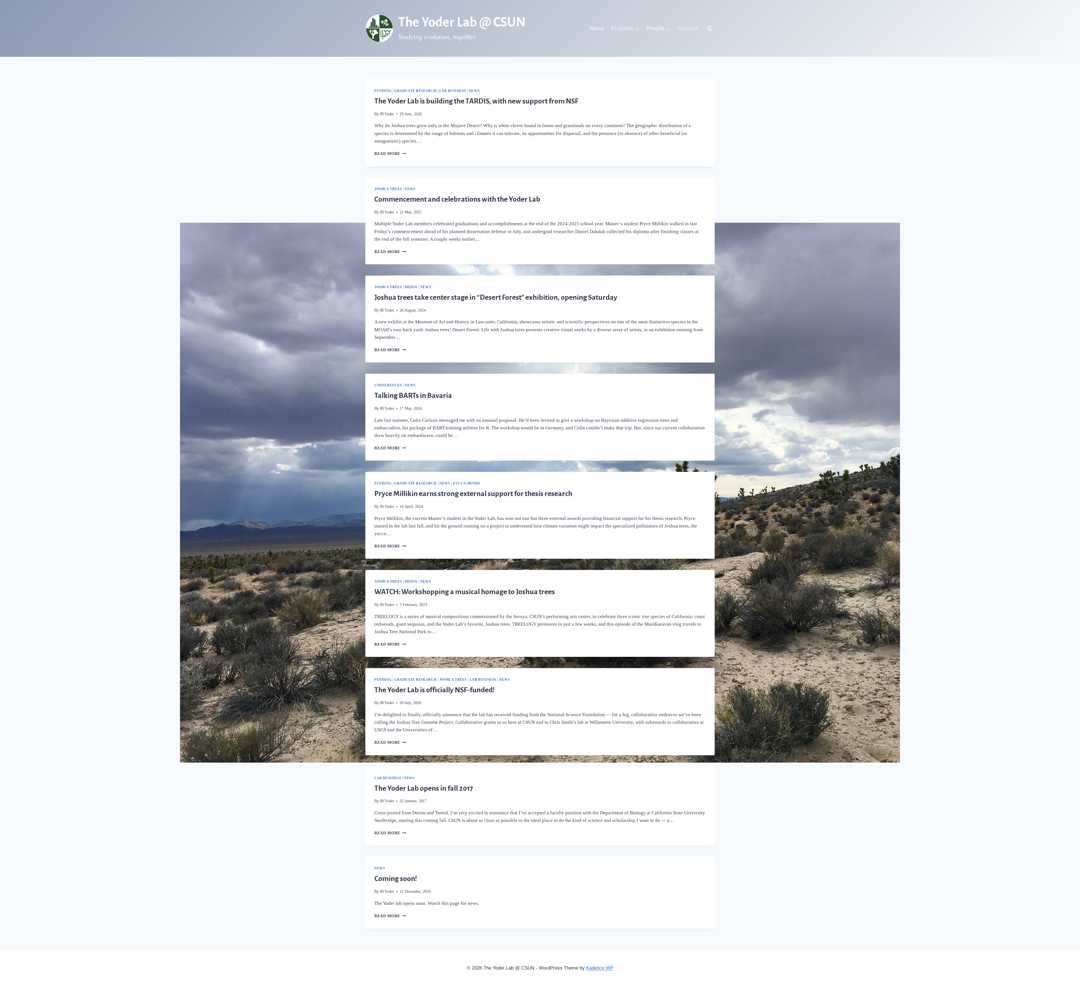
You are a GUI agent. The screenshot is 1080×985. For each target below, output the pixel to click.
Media (411, 287)
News (597, 28)
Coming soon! (395, 879)
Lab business (452, 91)
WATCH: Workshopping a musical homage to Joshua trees (464, 592)
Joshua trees (388, 189)
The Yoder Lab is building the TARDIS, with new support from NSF (476, 101)
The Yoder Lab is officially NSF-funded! (434, 690)
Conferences (388, 385)
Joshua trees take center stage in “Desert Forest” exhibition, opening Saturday (495, 297)
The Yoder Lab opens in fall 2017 (423, 788)
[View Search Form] (710, 28)
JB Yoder (387, 114)
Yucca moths (466, 483)
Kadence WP (599, 968)
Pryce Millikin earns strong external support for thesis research (473, 494)
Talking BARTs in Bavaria (413, 396)
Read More (390, 154)
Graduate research (415, 91)
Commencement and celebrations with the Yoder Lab (457, 199)
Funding (383, 91)
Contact (688, 28)
